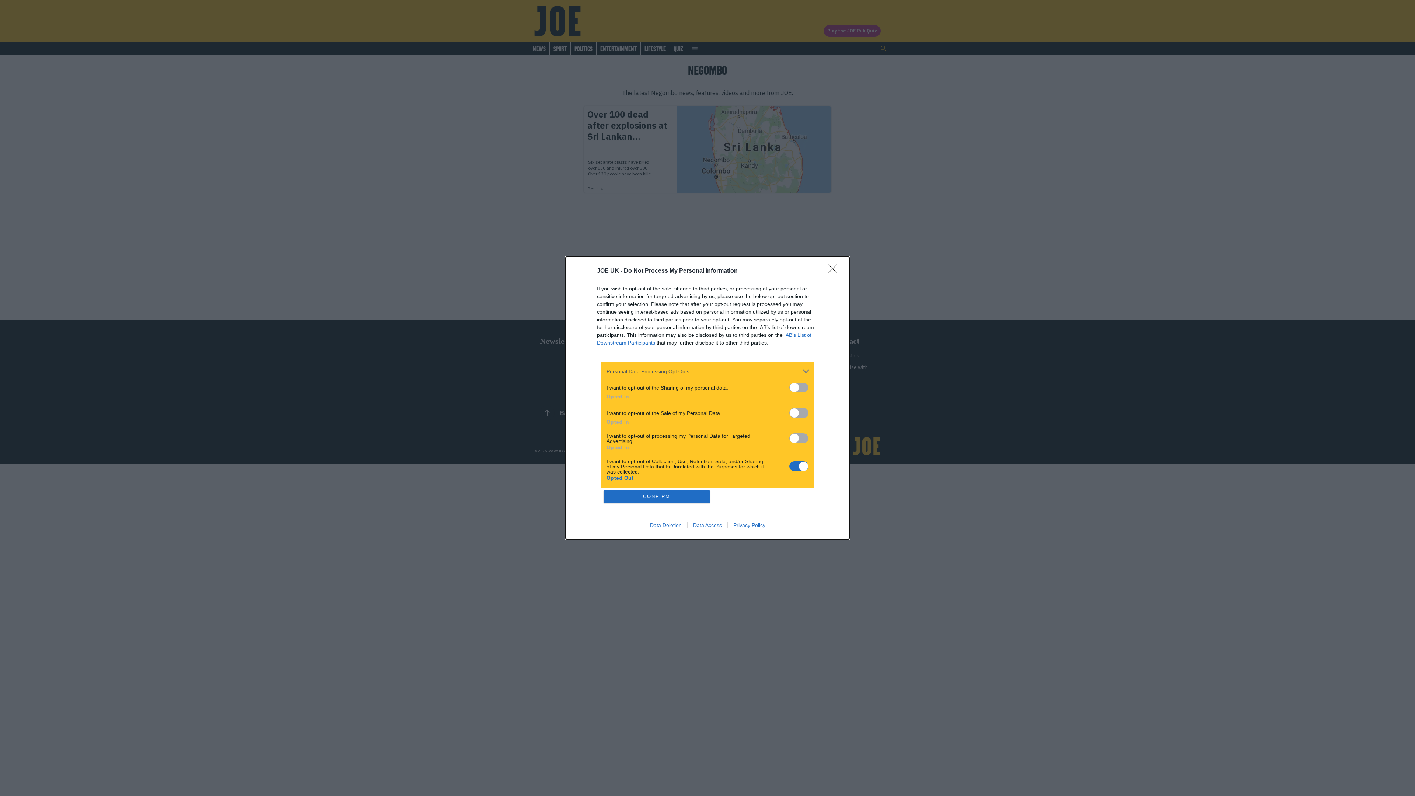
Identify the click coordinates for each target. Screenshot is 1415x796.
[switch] (798, 387)
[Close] (835, 271)
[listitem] (707, 371)
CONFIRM (656, 496)
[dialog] (707, 398)
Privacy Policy (749, 525)
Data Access (707, 525)
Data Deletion (666, 525)
